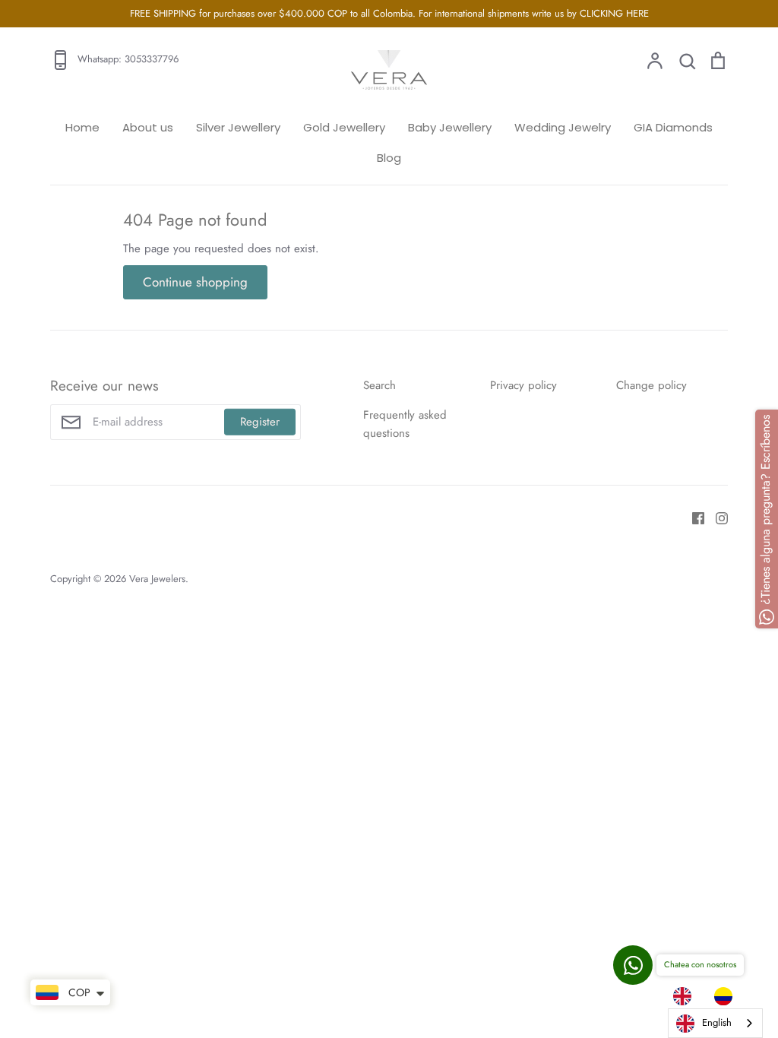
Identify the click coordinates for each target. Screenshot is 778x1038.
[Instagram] (716, 517)
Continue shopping (195, 282)
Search (379, 385)
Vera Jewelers (157, 578)
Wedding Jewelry (562, 127)
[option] (727, 996)
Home (82, 127)
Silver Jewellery (238, 127)
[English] (686, 996)
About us (147, 127)
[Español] (727, 996)
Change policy (651, 385)
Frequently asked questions (405, 424)
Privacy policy (523, 385)
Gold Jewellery (344, 127)
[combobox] (715, 1023)
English (717, 1022)
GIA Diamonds (673, 127)
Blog (389, 158)
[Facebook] (692, 517)
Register (260, 421)
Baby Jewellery (450, 127)
